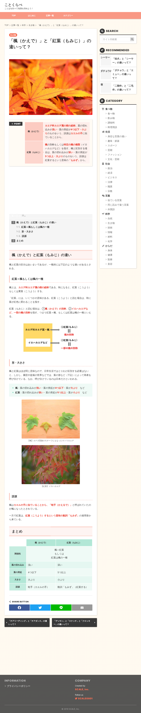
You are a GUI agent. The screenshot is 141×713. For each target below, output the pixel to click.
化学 (110, 241)
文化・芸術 (113, 159)
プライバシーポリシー (18, 686)
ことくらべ (13, 5)
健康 (110, 254)
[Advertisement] (50, 190)
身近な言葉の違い (117, 136)
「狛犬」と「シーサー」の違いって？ (122, 60)
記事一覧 (50, 15)
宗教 (110, 191)
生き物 (13, 35)
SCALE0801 (85, 698)
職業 (110, 186)
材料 (110, 236)
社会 (107, 163)
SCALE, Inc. (82, 689)
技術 (110, 227)
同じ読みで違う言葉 (118, 204)
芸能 (110, 150)
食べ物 (108, 109)
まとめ (19, 240)
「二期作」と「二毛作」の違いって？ (122, 87)
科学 (107, 214)
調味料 (111, 122)
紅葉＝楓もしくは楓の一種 (35, 227)
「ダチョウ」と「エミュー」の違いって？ (122, 74)
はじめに (32, 15)
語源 (24, 236)
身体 (110, 250)
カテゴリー (68, 15)
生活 (107, 131)
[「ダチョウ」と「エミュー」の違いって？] (106, 74)
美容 (110, 264)
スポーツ (112, 145)
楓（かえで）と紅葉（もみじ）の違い (36, 222)
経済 (110, 172)
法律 (110, 182)
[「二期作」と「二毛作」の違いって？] (106, 87)
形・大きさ (27, 231)
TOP (14, 15)
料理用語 (112, 127)
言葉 (107, 195)
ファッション (115, 154)
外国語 (111, 209)
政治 (110, 168)
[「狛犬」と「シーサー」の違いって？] (106, 60)
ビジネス (112, 177)
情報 (110, 232)
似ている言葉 (115, 200)
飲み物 (111, 118)
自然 (110, 218)
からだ (108, 245)
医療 (110, 259)
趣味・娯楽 (113, 141)
